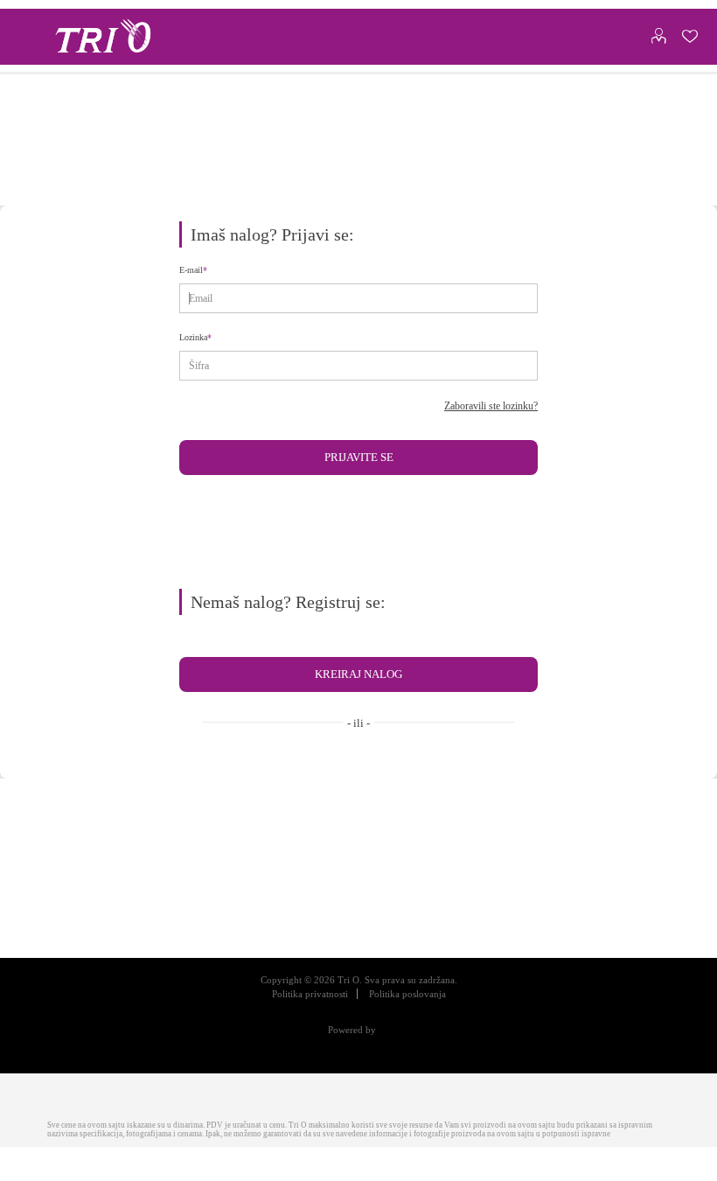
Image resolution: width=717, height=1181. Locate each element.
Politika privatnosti (299, 1006)
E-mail (194, 275)
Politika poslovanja (416, 1006)
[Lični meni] (658, 32)
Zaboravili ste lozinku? (479, 410)
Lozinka (195, 342)
